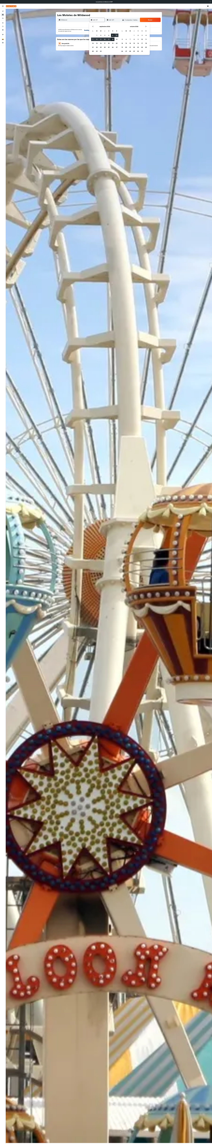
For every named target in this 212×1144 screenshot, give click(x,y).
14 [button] (92, 43)
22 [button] (97, 47)
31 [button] (142, 51)
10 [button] (105, 39)
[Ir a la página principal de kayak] (11, 6)
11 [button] (108, 39)
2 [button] (100, 35)
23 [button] (101, 47)
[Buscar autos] (3, 18)
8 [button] (96, 39)
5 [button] (112, 35)
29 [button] (97, 51)
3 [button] (104, 35)
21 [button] (92, 47)
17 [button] (104, 43)
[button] (210, 2)
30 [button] (101, 51)
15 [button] (96, 43)
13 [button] (116, 39)
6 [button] (116, 35)
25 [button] (108, 47)
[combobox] (74, 20)
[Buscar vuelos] (3, 11)
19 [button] (112, 43)
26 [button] (112, 47)
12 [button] (112, 39)
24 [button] (105, 47)
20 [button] (117, 43)
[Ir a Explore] (3, 23)
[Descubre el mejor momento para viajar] (3, 30)
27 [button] (116, 47)
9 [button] (100, 39)
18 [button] (108, 43)
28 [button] (93, 51)
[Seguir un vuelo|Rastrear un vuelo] (3, 26)
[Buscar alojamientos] (3, 14)
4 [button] (108, 35)
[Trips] (3, 34)
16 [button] (100, 43)
